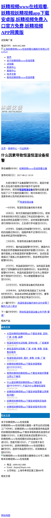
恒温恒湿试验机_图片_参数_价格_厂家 (26, 358)
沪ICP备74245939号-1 (31, 510)
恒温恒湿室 (43, 497)
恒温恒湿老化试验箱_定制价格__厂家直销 (28, 343)
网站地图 (37, 506)
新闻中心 (11, 67)
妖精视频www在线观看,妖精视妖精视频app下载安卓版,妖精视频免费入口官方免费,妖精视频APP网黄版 (25, 19)
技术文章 (11, 74)
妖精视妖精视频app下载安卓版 (26, 494)
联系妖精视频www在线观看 (21, 77)
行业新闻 (24, 148)
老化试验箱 (29, 497)
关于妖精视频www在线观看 (21, 60)
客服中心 (11, 71)
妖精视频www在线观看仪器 (33, 168)
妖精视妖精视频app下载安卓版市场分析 (26, 407)
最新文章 (5, 327)
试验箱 (10, 64)
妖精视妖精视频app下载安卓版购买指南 (26, 401)
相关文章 (5, 415)
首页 (9, 57)
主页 (3, 148)
